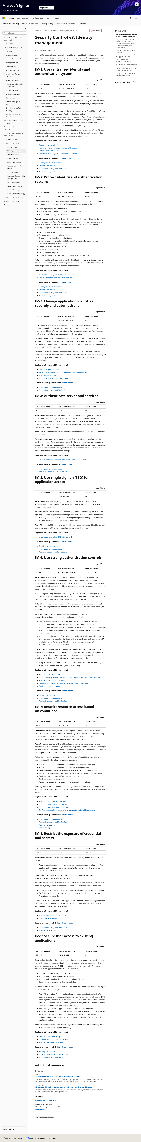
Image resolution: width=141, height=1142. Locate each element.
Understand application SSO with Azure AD (55, 537)
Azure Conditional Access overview (52, 801)
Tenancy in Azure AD (47, 145)
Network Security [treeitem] (12, 55)
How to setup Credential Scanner (52, 915)
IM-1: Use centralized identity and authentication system (126, 35)
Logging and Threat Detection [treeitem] (13, 75)
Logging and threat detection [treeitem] (14, 167)
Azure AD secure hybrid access (51, 1042)
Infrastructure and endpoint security (53, 1054)
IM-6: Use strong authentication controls (124, 60)
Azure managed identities (49, 369)
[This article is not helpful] (135, 82)
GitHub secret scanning (48, 918)
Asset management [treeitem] (14, 162)
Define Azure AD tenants (48, 151)
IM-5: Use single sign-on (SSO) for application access (126, 56)
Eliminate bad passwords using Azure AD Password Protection (63, 683)
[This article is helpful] (133, 82)
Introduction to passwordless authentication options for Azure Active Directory (70, 677)
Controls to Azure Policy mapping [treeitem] (14, 109)
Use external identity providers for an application (58, 154)
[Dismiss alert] (137, 4)
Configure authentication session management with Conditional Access (67, 810)
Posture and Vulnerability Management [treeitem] (14, 85)
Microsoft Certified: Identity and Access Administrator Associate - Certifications (63, 1087)
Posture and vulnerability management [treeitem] (16, 177)
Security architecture (47, 166)
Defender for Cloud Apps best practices (54, 1039)
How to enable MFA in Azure (50, 674)
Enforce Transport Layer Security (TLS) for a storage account (62, 460)
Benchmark (54, 31)
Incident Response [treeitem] (12, 80)
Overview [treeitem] (9, 51)
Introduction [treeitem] (8, 44)
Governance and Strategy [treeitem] (16, 194)
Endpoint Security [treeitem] (12, 90)
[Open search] (131, 18)
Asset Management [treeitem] (12, 70)
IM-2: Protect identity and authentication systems (125, 40)
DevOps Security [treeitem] (11, 98)
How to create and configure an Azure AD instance (58, 148)
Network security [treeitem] (13, 147)
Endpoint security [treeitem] (13, 182)
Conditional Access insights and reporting (55, 807)
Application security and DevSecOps (53, 168)
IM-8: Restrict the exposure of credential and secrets (126, 69)
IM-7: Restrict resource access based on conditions (126, 65)
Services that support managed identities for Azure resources (63, 372)
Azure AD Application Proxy (49, 1036)
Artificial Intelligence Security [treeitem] (13, 103)
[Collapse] (25, 29)
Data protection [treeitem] (12, 158)
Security (44, 31)
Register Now (40, 1109)
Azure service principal (48, 375)
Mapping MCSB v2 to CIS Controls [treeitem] (14, 115)
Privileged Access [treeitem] (12, 63)
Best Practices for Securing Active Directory (56, 278)
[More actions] (104, 30)
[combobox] (14, 33)
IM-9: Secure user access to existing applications (125, 74)
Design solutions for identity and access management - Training (58, 1077)
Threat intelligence (46, 828)
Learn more (67, 158)
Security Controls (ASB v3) (69, 31)
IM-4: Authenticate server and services (126, 51)
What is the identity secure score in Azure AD (56, 275)
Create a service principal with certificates (55, 378)
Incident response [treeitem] (13, 172)
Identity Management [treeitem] (13, 59)
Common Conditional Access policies (53, 804)
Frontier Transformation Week (46, 1100)
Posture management (47, 171)
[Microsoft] (3, 18)
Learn (37, 31)
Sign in (136, 18)
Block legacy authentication (49, 686)
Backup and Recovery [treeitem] (13, 94)
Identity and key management (50, 163)
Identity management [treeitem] (15, 151)
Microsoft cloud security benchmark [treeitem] (12, 38)
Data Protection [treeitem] (11, 66)
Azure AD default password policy (52, 680)
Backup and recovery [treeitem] (14, 186)
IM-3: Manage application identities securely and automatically (125, 45)
